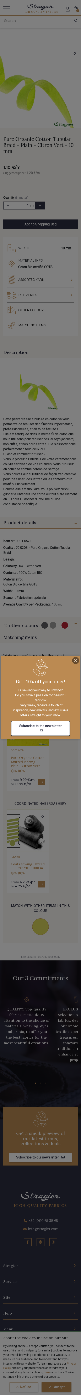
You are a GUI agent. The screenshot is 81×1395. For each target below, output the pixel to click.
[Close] (75, 660)
